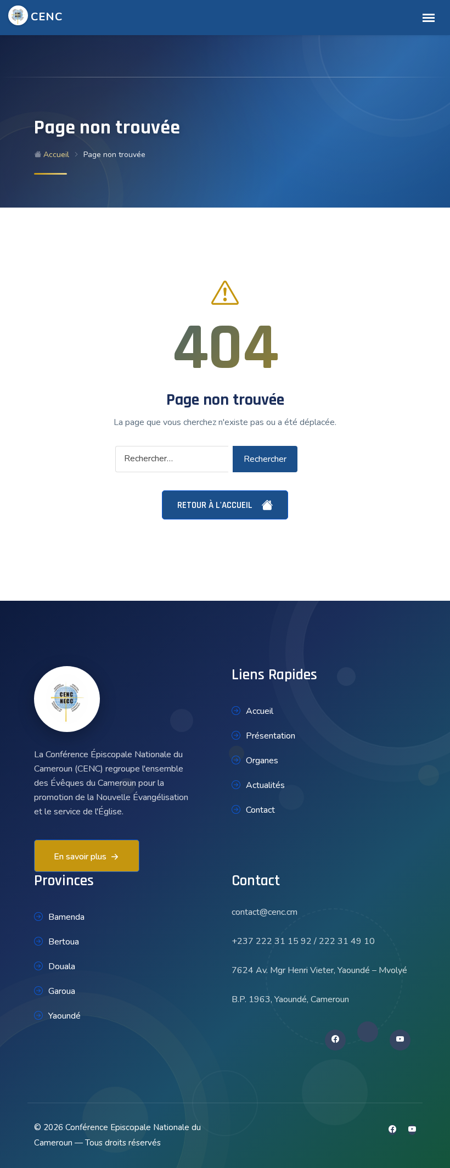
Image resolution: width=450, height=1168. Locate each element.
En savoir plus (80, 857)
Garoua (61, 991)
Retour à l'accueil (216, 505)
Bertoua (63, 942)
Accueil (55, 154)
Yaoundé (64, 1016)
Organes (262, 761)
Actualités (265, 785)
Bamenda (66, 917)
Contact (260, 810)
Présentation (270, 736)
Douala (61, 966)
